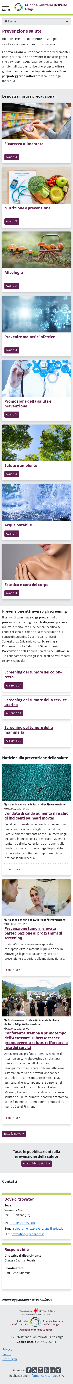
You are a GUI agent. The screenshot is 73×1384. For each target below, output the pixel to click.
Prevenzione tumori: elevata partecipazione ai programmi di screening (33, 933)
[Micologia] (36, 249)
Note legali (9, 1359)
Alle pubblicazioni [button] (35, 1163)
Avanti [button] (10, 157)
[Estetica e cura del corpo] (36, 561)
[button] (67, 22)
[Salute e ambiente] (36, 442)
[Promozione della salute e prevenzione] (36, 378)
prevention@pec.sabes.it (27, 1234)
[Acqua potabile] (36, 502)
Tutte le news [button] (13, 1133)
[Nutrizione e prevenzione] (36, 185)
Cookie (6, 1354)
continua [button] (12, 869)
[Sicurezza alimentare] (36, 121)
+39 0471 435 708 (22, 1223)
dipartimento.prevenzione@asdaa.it (39, 1228)
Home (11, 21)
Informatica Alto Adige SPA (46, 1375)
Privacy (7, 1349)
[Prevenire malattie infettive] (36, 314)
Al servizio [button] (13, 685)
